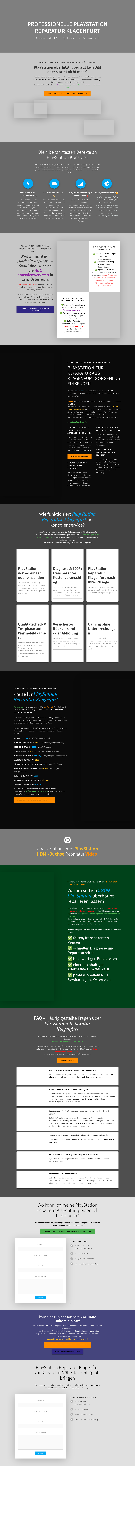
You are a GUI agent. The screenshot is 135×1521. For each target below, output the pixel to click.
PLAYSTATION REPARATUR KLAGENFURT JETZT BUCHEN (35, 309)
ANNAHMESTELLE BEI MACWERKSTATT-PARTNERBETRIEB (67, 1345)
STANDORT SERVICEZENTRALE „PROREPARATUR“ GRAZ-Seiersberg (67, 1231)
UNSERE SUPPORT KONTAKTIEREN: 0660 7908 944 (34, 800)
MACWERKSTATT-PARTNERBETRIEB (67, 1352)
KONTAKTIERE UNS (67, 1060)
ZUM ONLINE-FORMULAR (79, 456)
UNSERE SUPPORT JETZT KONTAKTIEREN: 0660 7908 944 (67, 93)
